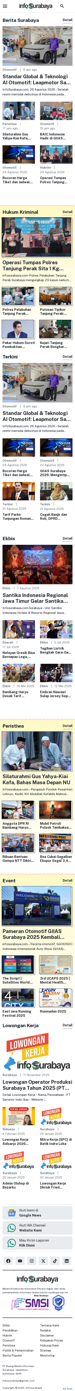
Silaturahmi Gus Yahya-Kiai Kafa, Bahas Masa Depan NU (17, 136)
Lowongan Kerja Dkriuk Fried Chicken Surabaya (54, 1185)
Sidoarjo (8, 1129)
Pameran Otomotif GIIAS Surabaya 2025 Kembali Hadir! (32, 934)
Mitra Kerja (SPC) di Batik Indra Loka (56, 1142)
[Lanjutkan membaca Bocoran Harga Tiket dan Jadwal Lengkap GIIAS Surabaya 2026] (18, 154)
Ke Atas (67, 1388)
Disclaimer (47, 1335)
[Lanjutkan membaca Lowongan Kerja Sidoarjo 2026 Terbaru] (18, 1116)
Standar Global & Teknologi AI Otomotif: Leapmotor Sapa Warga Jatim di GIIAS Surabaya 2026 (37, 79)
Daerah (7, 642)
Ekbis (6, 588)
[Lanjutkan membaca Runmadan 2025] (56, 998)
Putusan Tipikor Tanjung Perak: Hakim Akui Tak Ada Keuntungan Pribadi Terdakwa (56, 312)
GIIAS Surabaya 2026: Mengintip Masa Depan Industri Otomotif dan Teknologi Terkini (54, 473)
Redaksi (45, 1330)
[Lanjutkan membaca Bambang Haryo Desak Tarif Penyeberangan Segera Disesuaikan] (18, 673)
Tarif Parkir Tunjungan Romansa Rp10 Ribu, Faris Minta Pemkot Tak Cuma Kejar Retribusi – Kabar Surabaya (18, 517)
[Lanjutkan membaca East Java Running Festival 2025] (18, 998)
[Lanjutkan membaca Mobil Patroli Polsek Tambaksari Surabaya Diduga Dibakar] (56, 811)
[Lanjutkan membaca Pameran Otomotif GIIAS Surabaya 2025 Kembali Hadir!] (37, 907)
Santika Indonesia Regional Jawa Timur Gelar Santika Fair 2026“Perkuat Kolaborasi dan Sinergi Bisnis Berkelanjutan (37, 598)
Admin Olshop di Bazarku (15, 1185)
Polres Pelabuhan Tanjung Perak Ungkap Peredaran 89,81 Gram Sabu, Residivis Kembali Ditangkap (17, 312)
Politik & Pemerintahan (18, 1350)
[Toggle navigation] (5, 6)
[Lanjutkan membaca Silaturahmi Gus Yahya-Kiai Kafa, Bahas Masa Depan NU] (18, 111)
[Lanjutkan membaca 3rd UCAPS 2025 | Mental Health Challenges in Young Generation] (56, 965)
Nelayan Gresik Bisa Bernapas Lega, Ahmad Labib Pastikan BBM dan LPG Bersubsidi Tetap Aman (18, 655)
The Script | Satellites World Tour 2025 (16, 980)
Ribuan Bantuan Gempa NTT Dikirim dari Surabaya (18, 859)
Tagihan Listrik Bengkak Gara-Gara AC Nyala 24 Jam (56, 650)
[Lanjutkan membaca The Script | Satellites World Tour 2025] (18, 965)
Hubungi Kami (49, 1345)
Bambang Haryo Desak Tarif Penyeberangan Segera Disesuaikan (18, 694)
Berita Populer (12, 1355)
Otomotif (9, 69)
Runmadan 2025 (53, 1011)
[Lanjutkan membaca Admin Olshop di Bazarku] (18, 1160)
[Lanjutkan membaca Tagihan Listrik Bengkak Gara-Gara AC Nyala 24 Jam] (56, 629)
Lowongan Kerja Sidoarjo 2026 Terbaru (15, 1142)
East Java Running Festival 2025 (16, 1013)
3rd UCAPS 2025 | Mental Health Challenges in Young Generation (56, 980)
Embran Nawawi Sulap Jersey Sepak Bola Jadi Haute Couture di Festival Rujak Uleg (56, 694)
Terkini (7, 504)
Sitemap (45, 1350)
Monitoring (47, 1355)
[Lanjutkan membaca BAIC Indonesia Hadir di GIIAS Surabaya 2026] (56, 111)
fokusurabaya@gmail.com (18, 1380)
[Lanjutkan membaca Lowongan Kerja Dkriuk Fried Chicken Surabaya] (56, 1160)
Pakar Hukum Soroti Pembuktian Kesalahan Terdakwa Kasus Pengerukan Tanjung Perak (18, 345)
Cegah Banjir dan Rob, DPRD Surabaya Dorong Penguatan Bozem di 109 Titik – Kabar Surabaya (55, 517)
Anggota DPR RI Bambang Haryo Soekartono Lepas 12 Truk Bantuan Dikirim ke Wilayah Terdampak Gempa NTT (17, 826)
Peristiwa (9, 124)
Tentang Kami (49, 1325)
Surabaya (9, 1075)
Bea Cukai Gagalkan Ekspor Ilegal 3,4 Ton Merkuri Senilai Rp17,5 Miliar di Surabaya (56, 859)
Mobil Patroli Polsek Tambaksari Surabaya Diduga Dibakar (55, 826)
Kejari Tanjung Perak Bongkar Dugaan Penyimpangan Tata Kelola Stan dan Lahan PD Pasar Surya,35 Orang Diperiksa (56, 345)
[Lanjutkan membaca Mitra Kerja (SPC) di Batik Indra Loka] (56, 1116)
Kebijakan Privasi (51, 1340)
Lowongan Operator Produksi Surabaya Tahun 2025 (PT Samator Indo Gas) (37, 1085)
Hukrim (45, 167)
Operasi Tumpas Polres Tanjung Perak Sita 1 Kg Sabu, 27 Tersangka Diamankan (56, 180)
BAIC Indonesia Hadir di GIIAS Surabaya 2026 (52, 136)
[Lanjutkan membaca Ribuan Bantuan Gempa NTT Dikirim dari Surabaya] (18, 844)
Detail (67, 20)
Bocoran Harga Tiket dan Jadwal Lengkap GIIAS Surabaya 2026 (16, 180)
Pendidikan (10, 1330)
